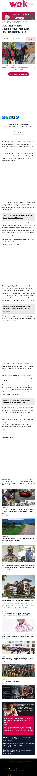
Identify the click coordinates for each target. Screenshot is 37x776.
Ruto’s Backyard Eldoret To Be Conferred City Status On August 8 (27, 483)
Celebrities (9, 21)
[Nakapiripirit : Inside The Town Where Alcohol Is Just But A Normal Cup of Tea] (18, 526)
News (3, 656)
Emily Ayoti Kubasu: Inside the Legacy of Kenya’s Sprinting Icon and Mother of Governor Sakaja (18, 744)
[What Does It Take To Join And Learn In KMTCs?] (18, 647)
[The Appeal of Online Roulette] (18, 692)
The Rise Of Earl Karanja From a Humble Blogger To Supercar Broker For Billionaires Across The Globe (18, 511)
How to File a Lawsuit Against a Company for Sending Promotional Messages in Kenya (18, 720)
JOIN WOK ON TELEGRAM (19, 74)
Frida (5, 724)
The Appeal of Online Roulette (11, 681)
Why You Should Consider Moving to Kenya (17, 600)
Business (5, 597)
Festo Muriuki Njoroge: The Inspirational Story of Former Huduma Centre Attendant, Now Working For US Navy (18, 567)
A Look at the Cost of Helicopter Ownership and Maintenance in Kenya (9, 483)
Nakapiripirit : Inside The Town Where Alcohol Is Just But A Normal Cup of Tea (18, 539)
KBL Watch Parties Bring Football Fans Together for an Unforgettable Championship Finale (18, 659)
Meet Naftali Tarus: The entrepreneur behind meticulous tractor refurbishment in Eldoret (16, 614)
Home (3, 21)
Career (3, 634)
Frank (13, 775)
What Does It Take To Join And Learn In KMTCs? (18, 636)
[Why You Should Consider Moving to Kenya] (18, 586)
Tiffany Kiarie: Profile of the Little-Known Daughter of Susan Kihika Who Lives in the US (17, 750)
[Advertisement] (18, 96)
